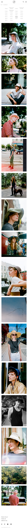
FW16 (21, 18)
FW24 (21, 11)
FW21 (11, 14)
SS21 (16, 14)
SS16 (6, 20)
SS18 (6, 18)
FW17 (11, 18)
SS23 (16, 13)
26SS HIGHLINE (21, 8)
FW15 (11, 20)
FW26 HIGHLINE (11, 8)
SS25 (16, 11)
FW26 (6, 8)
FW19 (11, 16)
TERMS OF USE (4, 520)
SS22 (6, 14)
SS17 (16, 18)
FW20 (21, 14)
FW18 (21, 16)
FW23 (11, 13)
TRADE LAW (3, 518)
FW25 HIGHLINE (11, 11)
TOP (1, 4)
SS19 (16, 16)
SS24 (6, 13)
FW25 (6, 11)
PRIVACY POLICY (4, 517)
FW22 (21, 13)
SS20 (6, 16)
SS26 (16, 8)
